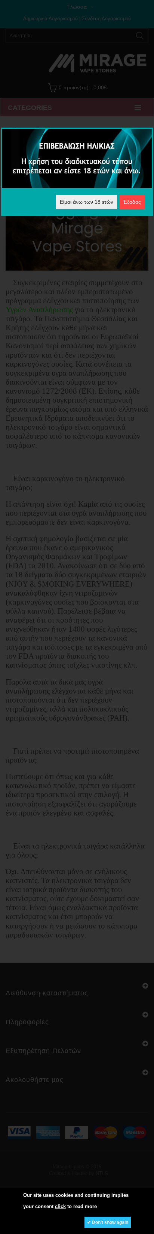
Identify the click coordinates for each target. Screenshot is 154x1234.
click (60, 1206)
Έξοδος (132, 202)
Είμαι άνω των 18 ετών (86, 202)
